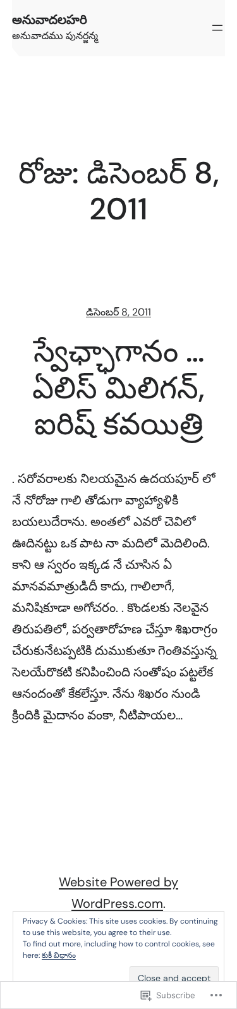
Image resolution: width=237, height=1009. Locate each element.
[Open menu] (217, 27)
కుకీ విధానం (59, 955)
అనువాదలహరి (49, 19)
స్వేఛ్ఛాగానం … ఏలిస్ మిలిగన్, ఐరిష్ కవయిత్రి (118, 388)
